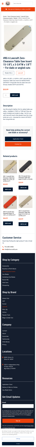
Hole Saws (5, 282)
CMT (3, 301)
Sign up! (18, 421)
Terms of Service (8, 428)
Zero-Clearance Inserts (14, 16)
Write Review (6, 342)
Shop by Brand (9, 292)
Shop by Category (10, 259)
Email (4, 402)
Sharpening (5, 285)
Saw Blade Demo (7, 390)
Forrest (4, 304)
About (4, 333)
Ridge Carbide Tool (7, 318)
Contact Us (18, 144)
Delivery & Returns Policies (9, 387)
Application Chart (18, 139)
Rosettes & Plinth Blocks (9, 269)
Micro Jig (4, 309)
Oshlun (4, 312)
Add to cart (15, 95)
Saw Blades (5, 274)
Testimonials (5, 339)
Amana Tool (5, 298)
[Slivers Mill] (8, 3)
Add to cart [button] (8, 189)
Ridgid (15, 18)
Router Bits (5, 280)
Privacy (4, 344)
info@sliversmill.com (10, 249)
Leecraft (20, 73)
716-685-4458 (8, 247)
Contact (4, 331)
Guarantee (5, 336)
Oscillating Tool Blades (8, 277)
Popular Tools (6, 315)
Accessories (5, 266)
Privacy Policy (30, 425)
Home (4, 16)
